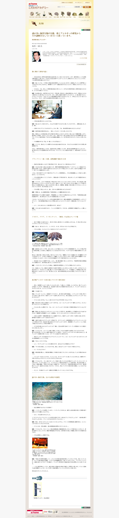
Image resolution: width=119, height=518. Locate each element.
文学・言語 (69, 14)
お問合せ (87, 2)
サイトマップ (89, 512)
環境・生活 (81, 14)
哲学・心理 (63, 14)
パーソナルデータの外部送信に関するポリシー (77, 512)
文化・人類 (87, 14)
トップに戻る (85, 20)
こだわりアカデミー (40, 8)
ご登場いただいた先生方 (66, 2)
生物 (50, 14)
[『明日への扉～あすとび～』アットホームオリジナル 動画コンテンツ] (50, 513)
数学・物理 (38, 14)
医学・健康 (56, 14)
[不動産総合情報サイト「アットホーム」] (34, 513)
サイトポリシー (78, 2)
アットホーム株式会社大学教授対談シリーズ (40, 3)
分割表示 (85, 30)
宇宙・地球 (32, 14)
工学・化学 (44, 14)
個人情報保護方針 (65, 512)
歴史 (75, 14)
